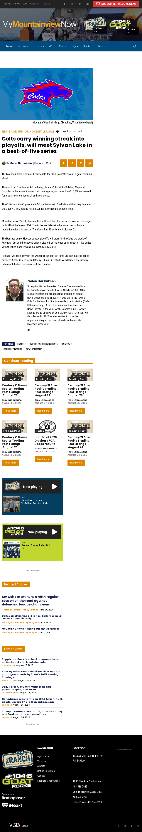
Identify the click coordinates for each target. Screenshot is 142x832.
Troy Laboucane (12, 400)
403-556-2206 (80, 796)
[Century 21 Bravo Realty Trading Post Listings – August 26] (80, 375)
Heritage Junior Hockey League (28, 131)
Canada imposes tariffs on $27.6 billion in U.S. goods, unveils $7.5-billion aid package (32, 700)
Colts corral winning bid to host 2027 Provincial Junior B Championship (32, 617)
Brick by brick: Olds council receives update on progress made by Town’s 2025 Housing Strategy (31, 674)
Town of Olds (9, 680)
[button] (134, 46)
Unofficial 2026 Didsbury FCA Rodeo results (46, 440)
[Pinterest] (80, 163)
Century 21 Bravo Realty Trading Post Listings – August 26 (79, 390)
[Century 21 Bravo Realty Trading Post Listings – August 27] (47, 375)
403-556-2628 (94, 802)
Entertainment (10, 692)
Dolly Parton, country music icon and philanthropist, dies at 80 (26, 688)
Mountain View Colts (13, 349)
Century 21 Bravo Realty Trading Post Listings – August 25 (14, 442)
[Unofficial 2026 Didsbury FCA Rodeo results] (47, 426)
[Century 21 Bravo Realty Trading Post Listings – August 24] (80, 426)
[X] (72, 163)
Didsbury (21, 344)
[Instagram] (87, 4)
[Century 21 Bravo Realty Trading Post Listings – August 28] (14, 375)
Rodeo (40, 431)
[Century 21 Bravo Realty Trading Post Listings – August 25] (14, 426)
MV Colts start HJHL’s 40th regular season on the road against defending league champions (30, 601)
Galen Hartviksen (21, 163)
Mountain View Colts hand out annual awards (30, 628)
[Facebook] (80, 4)
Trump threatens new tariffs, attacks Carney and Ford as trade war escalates (32, 713)
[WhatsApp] (89, 163)
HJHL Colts (67, 344)
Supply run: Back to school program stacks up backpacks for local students (30, 660)
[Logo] (13, 798)
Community (8, 665)
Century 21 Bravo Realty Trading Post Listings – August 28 (14, 390)
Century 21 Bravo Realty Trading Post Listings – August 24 (79, 442)
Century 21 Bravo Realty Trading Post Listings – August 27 (47, 390)
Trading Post (11, 379)
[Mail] (28, 329)
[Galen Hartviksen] (4, 163)
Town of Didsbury (34, 349)
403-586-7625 (80, 786)
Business (7, 705)
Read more (10, 410)
